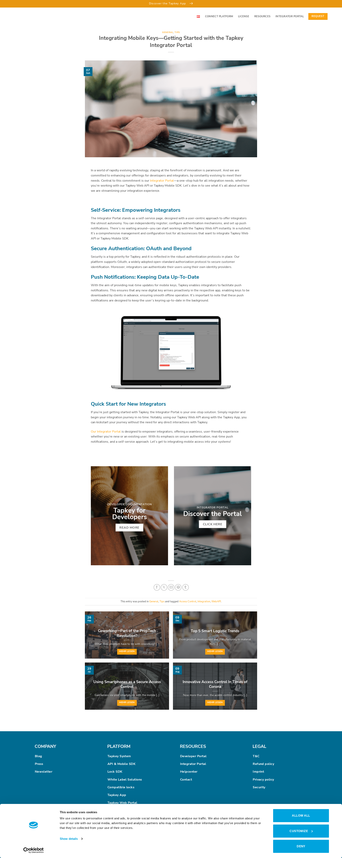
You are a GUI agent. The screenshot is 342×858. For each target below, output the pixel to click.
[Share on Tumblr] (185, 587)
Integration (204, 601)
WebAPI (216, 601)
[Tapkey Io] (26, 16)
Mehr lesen (127, 651)
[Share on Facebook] (157, 587)
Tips (177, 32)
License (243, 16)
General (167, 32)
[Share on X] (164, 587)
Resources (262, 16)
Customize (299, 831)
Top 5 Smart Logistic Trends (215, 631)
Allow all (301, 815)
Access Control (187, 601)
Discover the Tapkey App (168, 3)
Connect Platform (219, 16)
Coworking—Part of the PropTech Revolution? (127, 633)
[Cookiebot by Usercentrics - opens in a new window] (33, 850)
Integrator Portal (290, 16)
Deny (301, 846)
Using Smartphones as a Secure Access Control (127, 684)
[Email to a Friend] (171, 587)
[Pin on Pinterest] (178, 587)
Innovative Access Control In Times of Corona (215, 684)
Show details (69, 838)
